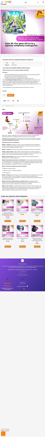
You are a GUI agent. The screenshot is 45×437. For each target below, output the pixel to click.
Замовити (10, 95)
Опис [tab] (3, 105)
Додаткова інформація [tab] (9, 105)
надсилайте (21, 269)
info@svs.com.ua (7, 283)
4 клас (7, 7)
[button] (26, 2)
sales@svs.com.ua (7, 285)
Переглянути (7, 246)
